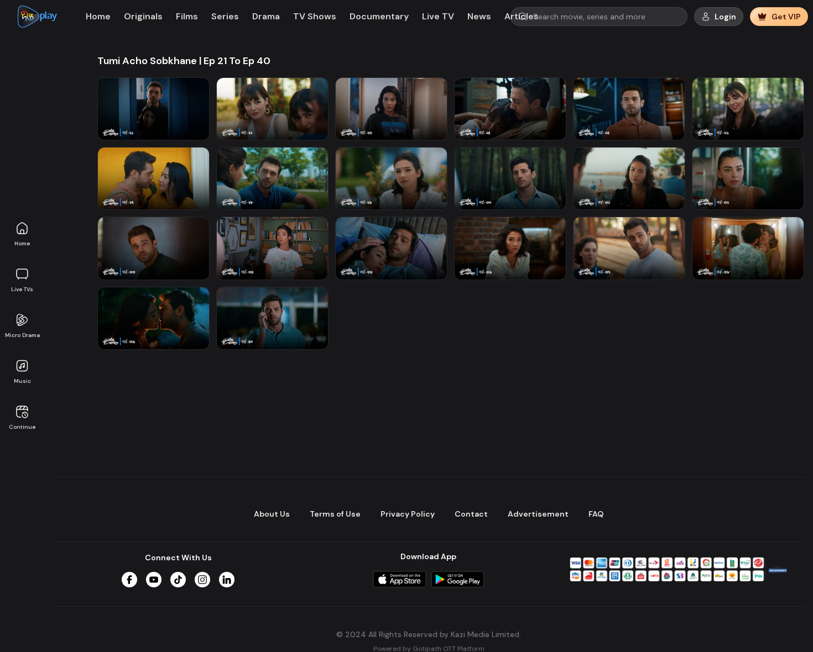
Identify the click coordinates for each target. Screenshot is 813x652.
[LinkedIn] (226, 579)
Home (22, 243)
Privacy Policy (408, 514)
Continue (22, 426)
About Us (272, 514)
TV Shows (314, 16)
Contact (471, 514)
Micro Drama (22, 335)
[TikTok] (178, 579)
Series (225, 16)
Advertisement (538, 514)
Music (22, 381)
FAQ (595, 514)
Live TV (438, 16)
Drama (266, 16)
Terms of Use (335, 514)
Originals (143, 16)
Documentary (379, 16)
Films (187, 16)
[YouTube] (153, 579)
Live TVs (22, 289)
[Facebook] (129, 579)
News (479, 16)
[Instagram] (202, 579)
